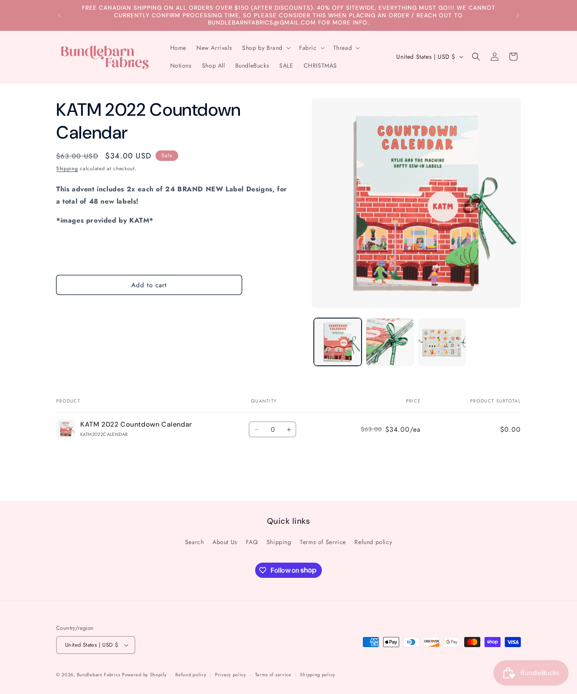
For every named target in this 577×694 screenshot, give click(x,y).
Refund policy (373, 542)
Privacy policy (230, 674)
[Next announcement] (518, 15)
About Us (224, 542)
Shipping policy (317, 674)
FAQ (252, 542)
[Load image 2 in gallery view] (390, 342)
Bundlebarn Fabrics (98, 674)
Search (194, 542)
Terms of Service (323, 542)
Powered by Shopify (144, 674)
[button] (265, 48)
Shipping (67, 168)
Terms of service (273, 674)
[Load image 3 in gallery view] (442, 342)
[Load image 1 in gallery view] (338, 342)
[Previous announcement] (59, 15)
